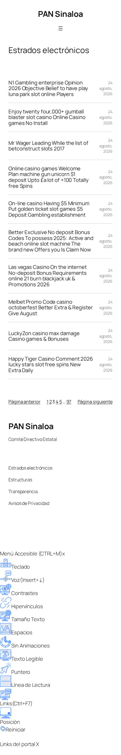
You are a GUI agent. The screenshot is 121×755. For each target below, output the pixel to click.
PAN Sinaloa (60, 13)
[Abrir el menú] (60, 28)
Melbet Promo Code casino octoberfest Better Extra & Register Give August (50, 307)
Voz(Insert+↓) (28, 580)
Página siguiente (95, 402)
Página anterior (24, 402)
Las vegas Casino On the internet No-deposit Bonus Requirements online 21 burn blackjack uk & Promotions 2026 (47, 275)
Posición (10, 722)
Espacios (21, 632)
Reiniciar (15, 729)
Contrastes (24, 593)
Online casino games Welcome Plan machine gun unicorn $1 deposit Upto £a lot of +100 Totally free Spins (48, 177)
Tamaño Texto (28, 619)
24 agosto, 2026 (106, 88)
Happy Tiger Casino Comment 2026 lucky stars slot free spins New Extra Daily (50, 364)
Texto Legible (27, 658)
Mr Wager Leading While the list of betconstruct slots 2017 (48, 146)
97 (68, 402)
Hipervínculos (27, 606)
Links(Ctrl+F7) (16, 703)
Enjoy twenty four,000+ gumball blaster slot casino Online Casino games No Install (47, 117)
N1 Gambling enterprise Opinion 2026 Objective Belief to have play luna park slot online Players (48, 88)
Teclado (20, 566)
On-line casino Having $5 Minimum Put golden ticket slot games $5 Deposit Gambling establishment (48, 209)
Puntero (20, 672)
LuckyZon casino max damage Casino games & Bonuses (43, 336)
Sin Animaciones (30, 645)
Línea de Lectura (30, 684)
